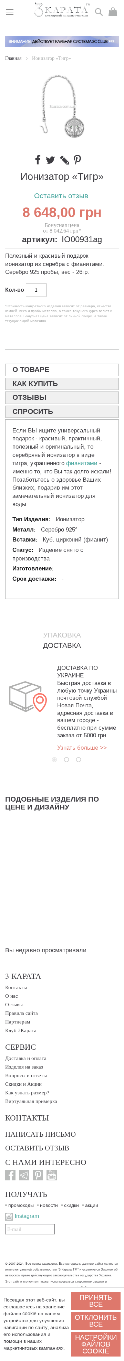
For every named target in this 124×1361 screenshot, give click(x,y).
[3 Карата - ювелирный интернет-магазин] (62, 10)
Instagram (27, 1216)
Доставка (62, 645)
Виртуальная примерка (31, 1101)
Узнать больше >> (82, 747)
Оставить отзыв (61, 196)
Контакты (16, 987)
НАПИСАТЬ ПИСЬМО (40, 1134)
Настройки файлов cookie (96, 1344)
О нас (11, 996)
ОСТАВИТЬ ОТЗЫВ (37, 1148)
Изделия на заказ (24, 1067)
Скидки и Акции (23, 1084)
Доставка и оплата (25, 1058)
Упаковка (62, 635)
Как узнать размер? (27, 1092)
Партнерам (17, 1022)
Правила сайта (21, 1013)
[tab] (62, 370)
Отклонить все (96, 1321)
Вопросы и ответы (26, 1075)
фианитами (81, 463)
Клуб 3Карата (21, 1030)
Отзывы (14, 1004)
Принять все (96, 1301)
